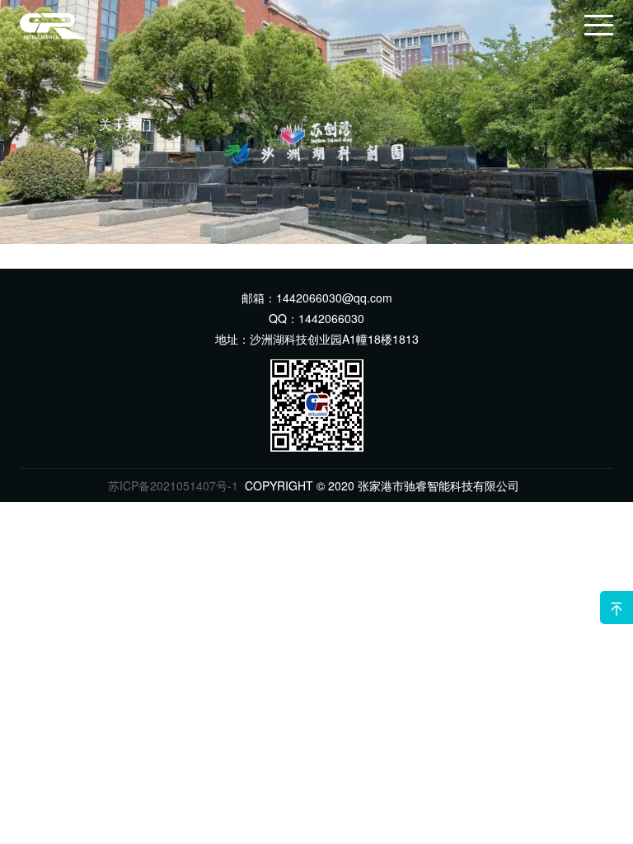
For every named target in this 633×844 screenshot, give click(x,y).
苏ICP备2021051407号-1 (173, 485)
